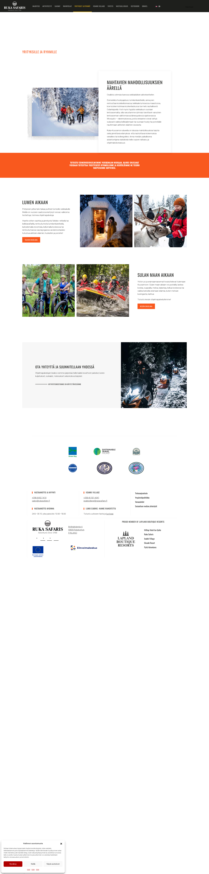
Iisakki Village (99, 6)
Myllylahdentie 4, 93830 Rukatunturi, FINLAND (76, 530)
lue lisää (109, 514)
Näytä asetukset (53, 864)
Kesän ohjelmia (146, 306)
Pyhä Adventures (150, 547)
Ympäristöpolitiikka (142, 497)
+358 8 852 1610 (39, 497)
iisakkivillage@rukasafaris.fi (95, 501)
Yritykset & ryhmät (82, 6)
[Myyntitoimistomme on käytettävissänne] (154, 375)
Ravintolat (67, 6)
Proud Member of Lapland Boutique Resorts (143, 521)
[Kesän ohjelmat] (48, 290)
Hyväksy (13, 864)
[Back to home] (14, 6)
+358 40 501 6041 (91, 497)
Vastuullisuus (122, 6)
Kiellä (33, 864)
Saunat (57, 6)
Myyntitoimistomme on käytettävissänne (64, 384)
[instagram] (42, 538)
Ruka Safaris (148, 534)
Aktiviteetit (47, 6)
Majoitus (36, 6)
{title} (28, 869)
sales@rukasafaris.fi (41, 501)
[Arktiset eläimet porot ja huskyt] (160, 221)
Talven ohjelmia (31, 240)
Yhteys (110, 6)
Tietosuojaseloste (141, 493)
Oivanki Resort (149, 542)
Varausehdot (139, 501)
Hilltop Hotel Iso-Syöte (152, 530)
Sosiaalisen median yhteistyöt (146, 506)
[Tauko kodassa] (106, 221)
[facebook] (49, 538)
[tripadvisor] (56, 538)
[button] (61, 843)
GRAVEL (145, 6)
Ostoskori (135, 6)
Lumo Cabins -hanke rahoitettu (101, 508)
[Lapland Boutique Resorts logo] (126, 538)
